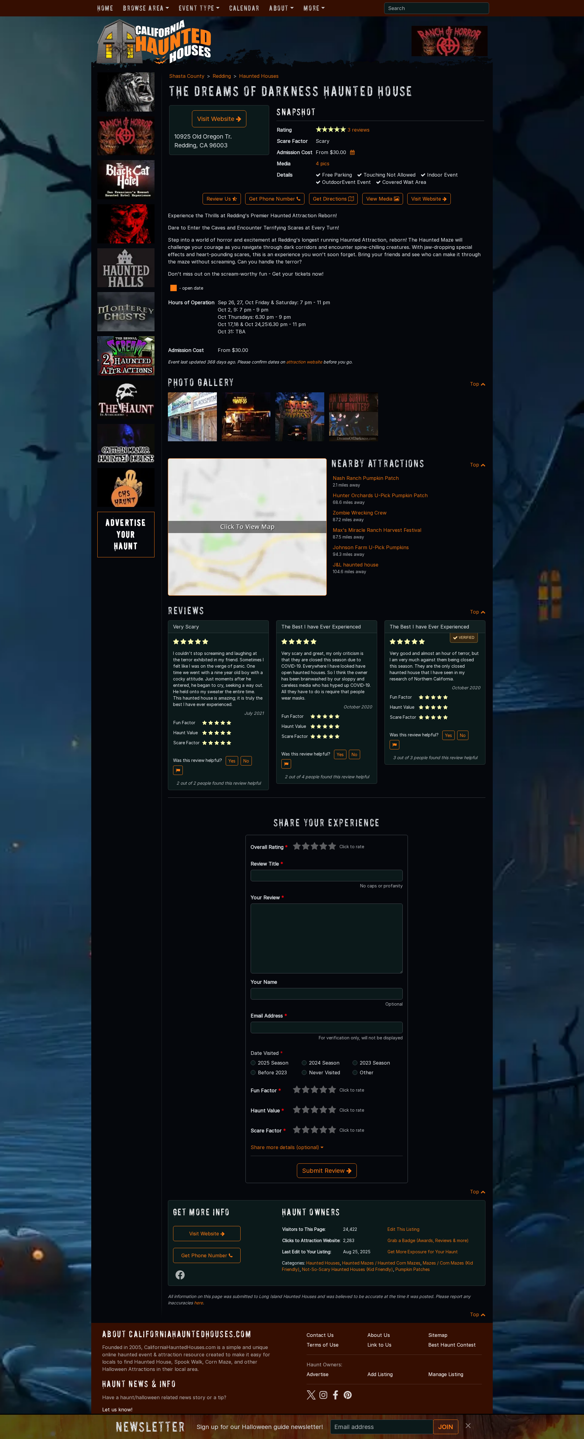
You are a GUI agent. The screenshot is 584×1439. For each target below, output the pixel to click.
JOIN (445, 1426)
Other (367, 1072)
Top (475, 384)
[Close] (468, 1425)
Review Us (219, 199)
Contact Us (320, 1335)
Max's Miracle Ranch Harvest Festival (377, 530)
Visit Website (216, 118)
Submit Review (324, 1170)
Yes (231, 760)
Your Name (264, 982)
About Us (378, 1335)
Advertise (317, 1374)
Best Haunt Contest (452, 1345)
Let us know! (117, 1409)
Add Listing (380, 1374)
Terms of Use (323, 1345)
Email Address (269, 1016)
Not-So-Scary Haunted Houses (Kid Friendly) (347, 1269)
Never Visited (324, 1072)
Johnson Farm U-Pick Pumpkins (371, 547)
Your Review (267, 897)
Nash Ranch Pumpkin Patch (366, 478)
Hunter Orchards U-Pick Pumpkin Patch (380, 495)
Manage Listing (445, 1374)
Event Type (196, 8)
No (246, 760)
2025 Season (273, 1063)
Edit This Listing (403, 1229)
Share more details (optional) (286, 1147)
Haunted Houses (259, 76)
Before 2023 (272, 1072)
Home (105, 8)
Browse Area (143, 8)
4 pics (322, 163)
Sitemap (437, 1335)
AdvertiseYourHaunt (126, 534)
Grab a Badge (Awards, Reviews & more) (428, 1240)
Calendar (244, 8)
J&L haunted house (355, 565)
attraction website (304, 361)
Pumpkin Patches (412, 1269)
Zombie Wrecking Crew (360, 513)
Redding (222, 76)
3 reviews (359, 130)
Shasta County (186, 76)
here (198, 1302)
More (311, 8)
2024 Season (324, 1063)
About (279, 8)
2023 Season (375, 1063)
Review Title (267, 864)
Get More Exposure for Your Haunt (423, 1251)
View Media (380, 199)
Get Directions (330, 199)
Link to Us (379, 1345)
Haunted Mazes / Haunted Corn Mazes (381, 1262)
